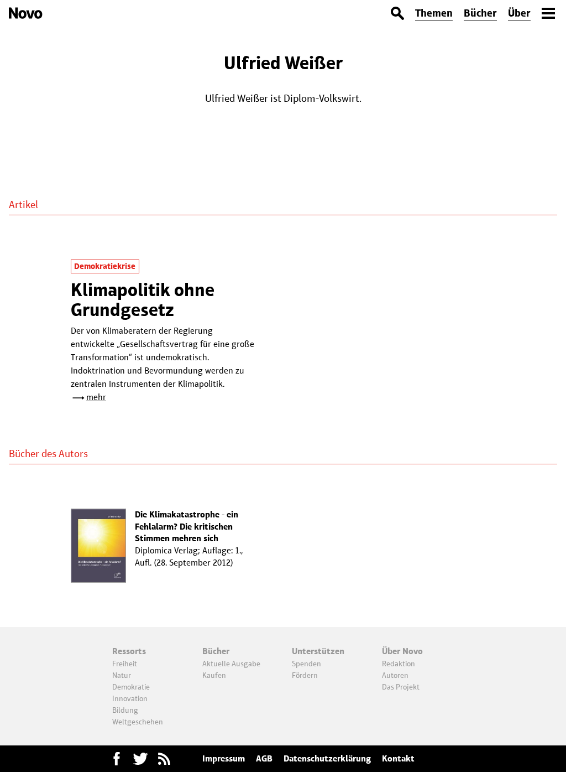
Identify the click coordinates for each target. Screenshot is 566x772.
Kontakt (398, 758)
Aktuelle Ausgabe (231, 663)
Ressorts (129, 651)
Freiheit (124, 663)
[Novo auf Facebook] (116, 759)
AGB (264, 758)
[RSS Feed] (164, 759)
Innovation (130, 698)
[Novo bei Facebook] (140, 759)
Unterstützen (318, 651)
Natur (121, 675)
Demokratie (131, 686)
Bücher (480, 13)
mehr (96, 397)
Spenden (306, 663)
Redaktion (398, 663)
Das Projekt (401, 686)
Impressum (223, 758)
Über (519, 13)
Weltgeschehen (137, 721)
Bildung (125, 710)
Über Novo (402, 651)
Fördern (305, 675)
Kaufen (214, 675)
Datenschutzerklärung (327, 758)
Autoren (395, 675)
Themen (434, 13)
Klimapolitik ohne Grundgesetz (142, 299)
